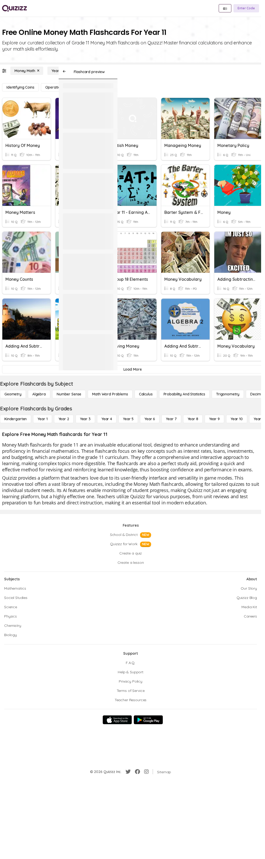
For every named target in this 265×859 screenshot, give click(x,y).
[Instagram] (146, 772)
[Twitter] (128, 772)
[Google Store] (148, 719)
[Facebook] (137, 772)
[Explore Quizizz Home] (14, 8)
